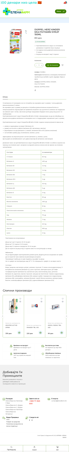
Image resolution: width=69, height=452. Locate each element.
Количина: (37, 60)
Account (34, 450)
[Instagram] (32, 420)
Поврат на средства (13, 422)
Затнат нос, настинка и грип (13, 323)
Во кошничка (54, 65)
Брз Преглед (20, 302)
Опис (5, 97)
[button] (26, 32)
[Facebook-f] (29, 420)
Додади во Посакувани (62, 65)
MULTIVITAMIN (39, 84)
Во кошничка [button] (19, 333)
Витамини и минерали (50, 75)
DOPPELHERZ (45, 82)
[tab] (5, 97)
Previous (2, 316)
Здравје (56, 77)
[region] (34, 194)
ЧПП (7, 419)
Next (66, 316)
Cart (57, 450)
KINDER (53, 82)
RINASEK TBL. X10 (33, 327)
